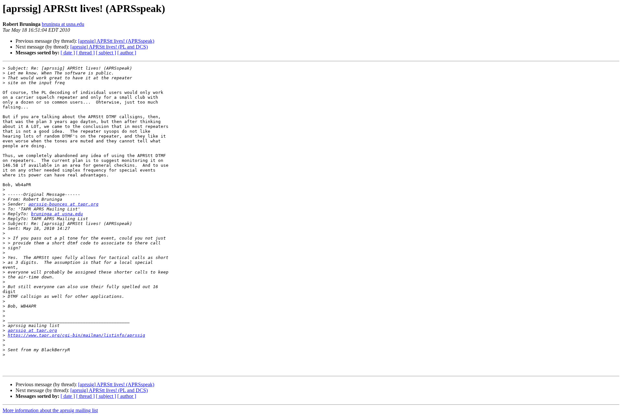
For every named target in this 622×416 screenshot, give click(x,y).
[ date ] (68, 52)
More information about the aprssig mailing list (50, 410)
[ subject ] (106, 52)
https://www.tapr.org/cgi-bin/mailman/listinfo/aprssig (76, 335)
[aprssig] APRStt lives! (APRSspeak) (116, 41)
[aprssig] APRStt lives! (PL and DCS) (109, 47)
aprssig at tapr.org (32, 330)
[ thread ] (85, 52)
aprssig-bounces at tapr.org (63, 204)
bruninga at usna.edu (63, 24)
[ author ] (126, 52)
